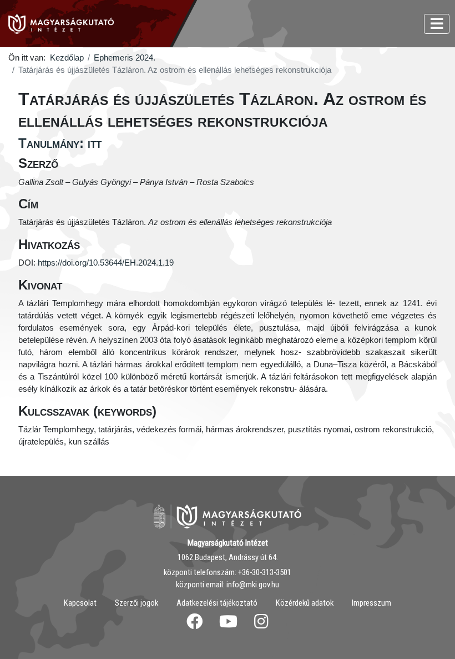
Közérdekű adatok (304, 603)
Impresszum (371, 603)
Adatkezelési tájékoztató (216, 603)
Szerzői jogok (136, 603)
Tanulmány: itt (60, 143)
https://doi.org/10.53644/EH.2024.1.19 (106, 262)
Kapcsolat (80, 603)
